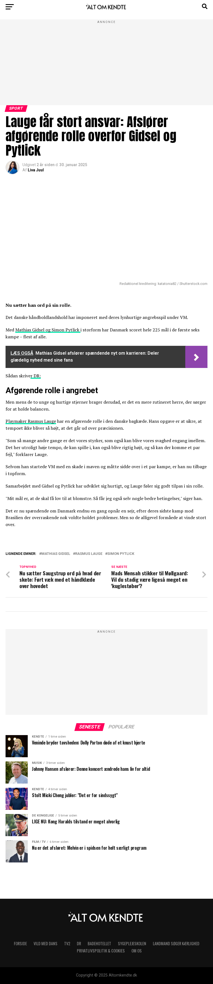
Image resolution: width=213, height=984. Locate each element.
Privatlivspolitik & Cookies (101, 951)
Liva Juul (36, 170)
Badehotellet (99, 943)
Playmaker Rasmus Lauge (31, 421)
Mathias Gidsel (55, 554)
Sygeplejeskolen (132, 943)
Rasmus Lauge (88, 554)
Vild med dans (45, 943)
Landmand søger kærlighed (176, 943)
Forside (20, 943)
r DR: (36, 376)
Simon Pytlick (120, 554)
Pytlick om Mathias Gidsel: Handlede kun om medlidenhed (100, 560)
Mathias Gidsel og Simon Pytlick (47, 330)
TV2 (67, 943)
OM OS (136, 951)
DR (79, 943)
